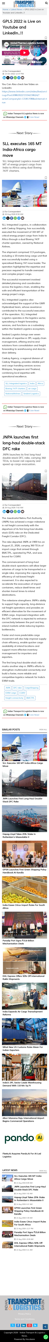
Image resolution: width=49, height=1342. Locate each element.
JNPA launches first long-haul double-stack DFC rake (24, 443)
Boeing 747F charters (15, 388)
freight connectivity (14, 698)
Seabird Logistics (31, 393)
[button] (24, 38)
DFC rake (17, 688)
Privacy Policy (24, 1314)
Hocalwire (30, 1339)
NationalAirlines (12, 393)
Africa (40, 383)
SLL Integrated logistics (16, 383)
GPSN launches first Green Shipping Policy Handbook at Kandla (29, 1211)
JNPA (7, 688)
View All (43, 730)
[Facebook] (11, 77)
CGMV (22, 693)
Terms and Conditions (24, 1319)
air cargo (32, 388)
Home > (7, 9)
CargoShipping (31, 688)
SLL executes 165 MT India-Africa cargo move (22, 149)
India (32, 383)
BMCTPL (30, 698)
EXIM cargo (10, 693)
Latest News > (18, 9)
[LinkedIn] (4, 77)
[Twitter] (8, 77)
